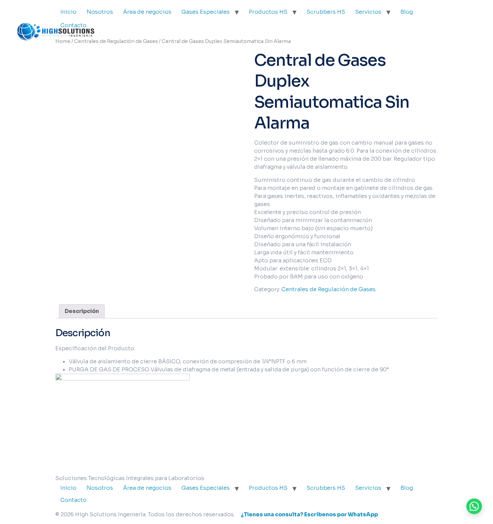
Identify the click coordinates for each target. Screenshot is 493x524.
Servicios (368, 11)
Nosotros (100, 487)
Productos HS (268, 11)
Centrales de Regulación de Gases (116, 41)
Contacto (73, 500)
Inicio (68, 487)
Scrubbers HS (326, 11)
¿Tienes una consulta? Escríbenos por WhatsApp (309, 514)
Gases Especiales (205, 11)
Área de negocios (147, 11)
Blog (406, 11)
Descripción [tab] (82, 311)
